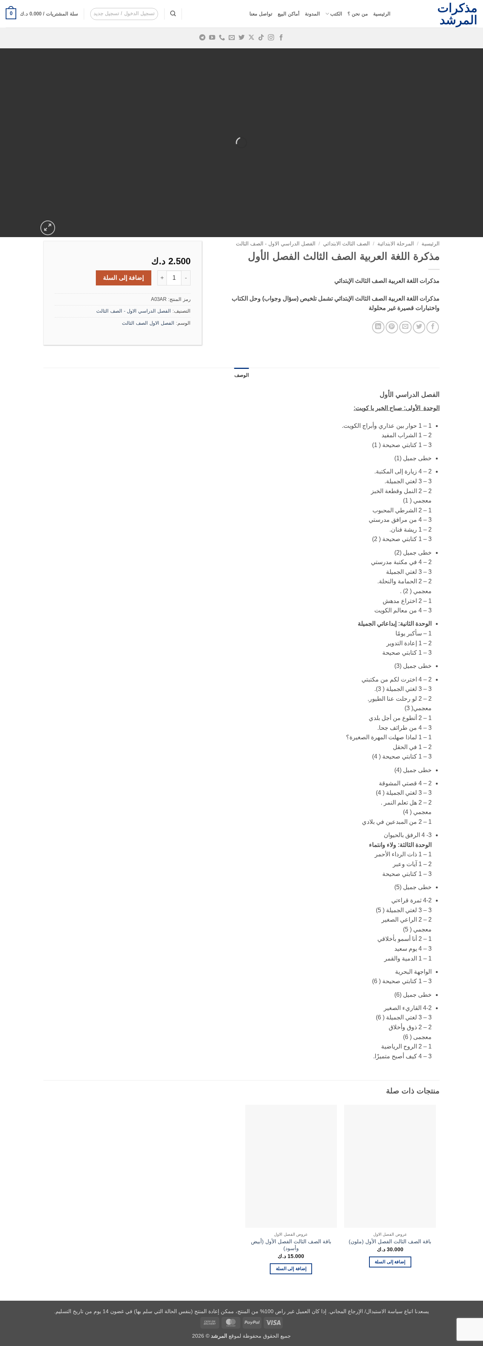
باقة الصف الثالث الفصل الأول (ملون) (390, 1241)
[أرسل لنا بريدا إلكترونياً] (232, 37)
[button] (124, 14)
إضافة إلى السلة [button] (390, 1262)
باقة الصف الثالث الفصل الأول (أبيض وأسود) (291, 1245)
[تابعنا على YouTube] (212, 37)
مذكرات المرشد (457, 14)
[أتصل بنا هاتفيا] (222, 37)
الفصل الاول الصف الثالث (148, 323)
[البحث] (173, 13)
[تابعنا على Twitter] (241, 37)
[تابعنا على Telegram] (202, 37)
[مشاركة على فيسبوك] (432, 327)
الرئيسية (382, 14)
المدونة (312, 14)
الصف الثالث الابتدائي (346, 244)
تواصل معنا (260, 14)
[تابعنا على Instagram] (271, 37)
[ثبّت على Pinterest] (392, 327)
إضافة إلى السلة (123, 277)
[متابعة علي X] (251, 37)
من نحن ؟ (358, 14)
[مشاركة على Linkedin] (378, 327)
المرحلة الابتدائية (395, 244)
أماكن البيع (289, 14)
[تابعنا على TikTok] (261, 37)
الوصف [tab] (241, 375)
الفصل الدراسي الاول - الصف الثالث (275, 244)
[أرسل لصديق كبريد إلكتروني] (405, 327)
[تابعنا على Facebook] (281, 37)
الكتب (336, 14)
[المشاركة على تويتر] (419, 327)
